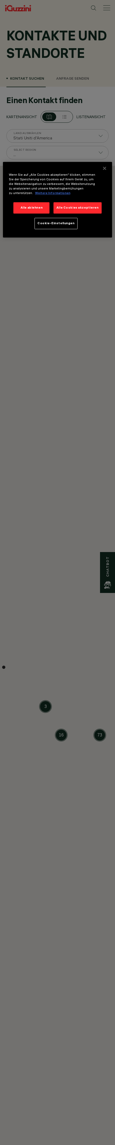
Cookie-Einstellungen (55, 223)
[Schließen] (104, 168)
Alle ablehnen (32, 208)
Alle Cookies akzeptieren (77, 208)
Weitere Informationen (52, 193)
